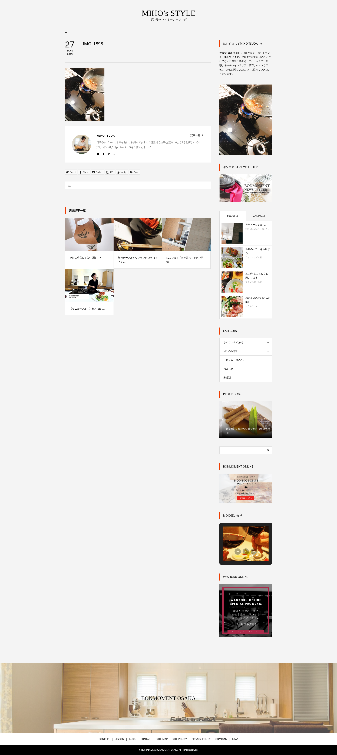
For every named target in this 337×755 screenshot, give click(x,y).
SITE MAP (162, 739)
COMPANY (221, 739)
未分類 (227, 377)
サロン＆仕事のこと (234, 360)
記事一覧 (195, 135)
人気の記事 (259, 216)
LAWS (235, 739)
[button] (237, 551)
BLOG (132, 739)
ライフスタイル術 (233, 342)
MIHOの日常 (230, 351)
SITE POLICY (180, 739)
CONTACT (146, 739)
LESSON (119, 739)
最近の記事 (232, 216)
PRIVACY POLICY (201, 739)
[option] (245, 419)
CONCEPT (104, 739)
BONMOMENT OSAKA (168, 698)
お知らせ (228, 368)
